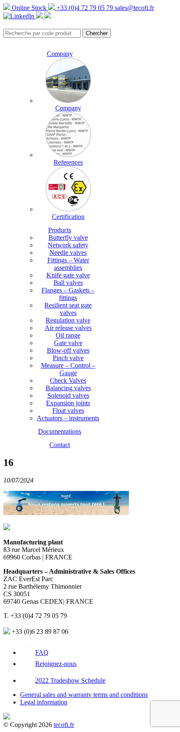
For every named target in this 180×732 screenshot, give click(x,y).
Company (60, 53)
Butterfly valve (68, 237)
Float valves (68, 410)
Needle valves (68, 252)
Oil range (68, 335)
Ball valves (68, 282)
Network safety (68, 245)
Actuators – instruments (68, 418)
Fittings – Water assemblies (68, 264)
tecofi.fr (64, 724)
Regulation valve (68, 320)
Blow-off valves (68, 350)
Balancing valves (68, 387)
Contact (59, 444)
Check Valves (68, 380)
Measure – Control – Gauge (68, 369)
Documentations (59, 431)
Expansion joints (68, 403)
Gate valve (68, 342)
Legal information (43, 702)
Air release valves (68, 327)
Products (59, 230)
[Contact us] (47, 16)
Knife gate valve (68, 275)
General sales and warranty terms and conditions (84, 694)
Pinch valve (68, 357)
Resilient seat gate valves (68, 309)
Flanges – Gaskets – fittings (68, 294)
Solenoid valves (68, 395)
